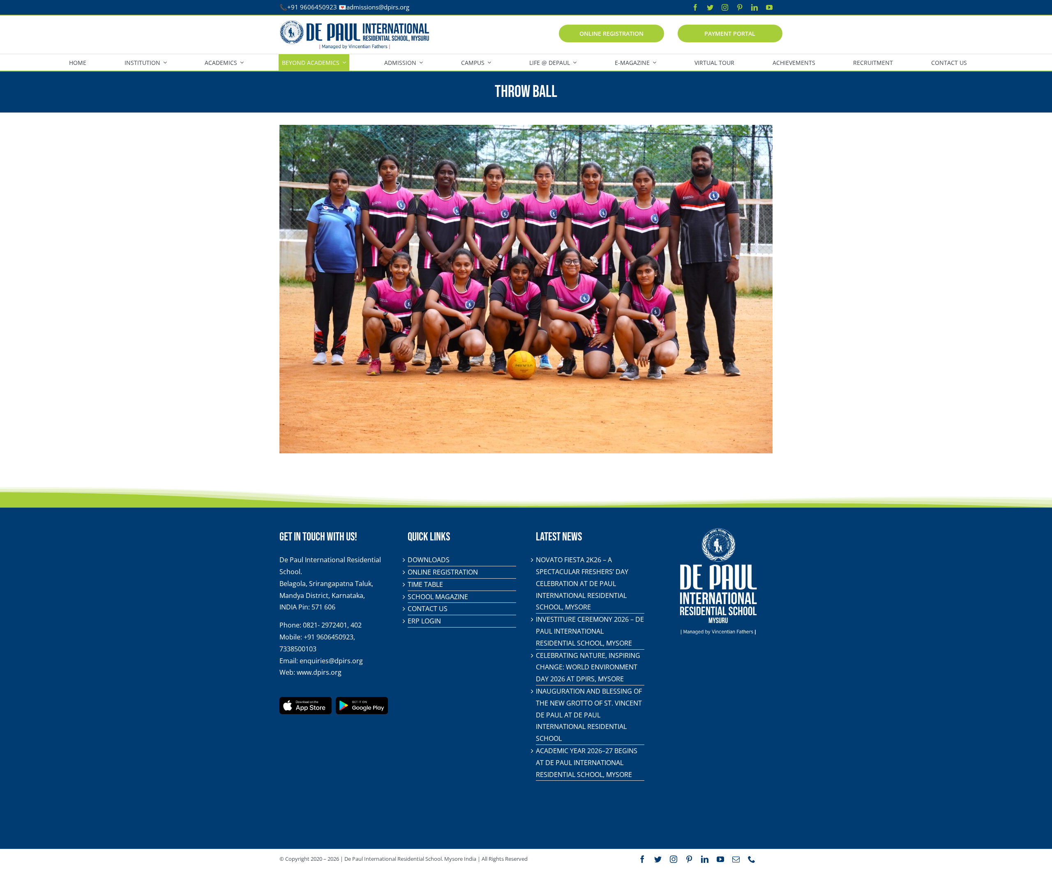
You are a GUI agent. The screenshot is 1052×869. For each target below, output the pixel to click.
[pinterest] (739, 7)
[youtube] (769, 7)
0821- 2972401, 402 (332, 625)
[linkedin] (754, 7)
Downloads (429, 559)
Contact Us (428, 608)
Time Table (425, 584)
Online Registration (443, 572)
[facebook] (695, 7)
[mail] (736, 859)
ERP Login (424, 620)
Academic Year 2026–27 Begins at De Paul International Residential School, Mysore (586, 762)
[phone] (751, 859)
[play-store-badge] (362, 700)
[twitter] (710, 7)
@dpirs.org (393, 7)
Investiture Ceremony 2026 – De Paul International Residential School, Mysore (590, 631)
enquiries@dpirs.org (331, 660)
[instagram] (725, 7)
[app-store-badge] (305, 700)
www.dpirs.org (319, 672)
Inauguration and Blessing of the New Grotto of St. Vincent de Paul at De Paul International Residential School (589, 715)
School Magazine (438, 596)
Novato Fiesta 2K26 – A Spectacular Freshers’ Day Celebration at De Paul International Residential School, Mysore (582, 583)
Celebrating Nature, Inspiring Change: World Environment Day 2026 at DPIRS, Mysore (588, 667)
